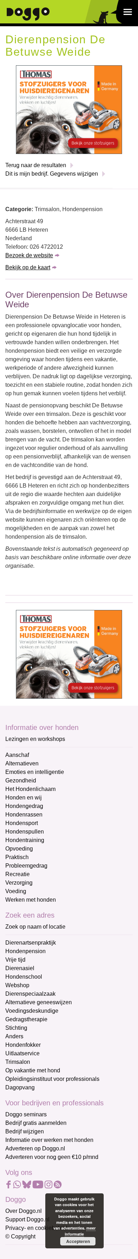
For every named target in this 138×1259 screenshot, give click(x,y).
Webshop (17, 985)
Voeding (15, 891)
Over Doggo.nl (23, 1211)
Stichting (16, 1028)
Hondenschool (23, 977)
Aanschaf (17, 755)
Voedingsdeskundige (31, 1011)
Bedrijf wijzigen (24, 1131)
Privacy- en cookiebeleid (36, 1228)
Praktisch (17, 857)
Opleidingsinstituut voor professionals (52, 1079)
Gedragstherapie (26, 1019)
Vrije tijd (15, 960)
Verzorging (19, 883)
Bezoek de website (29, 255)
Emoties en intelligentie (34, 772)
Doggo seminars (26, 1114)
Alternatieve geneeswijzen (38, 1002)
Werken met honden (30, 900)
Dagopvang (20, 1087)
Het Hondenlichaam (30, 789)
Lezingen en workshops (35, 739)
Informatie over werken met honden (49, 1140)
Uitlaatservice (22, 1053)
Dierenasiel (19, 968)
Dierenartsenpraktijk (30, 943)
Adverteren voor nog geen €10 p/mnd (51, 1157)
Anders (14, 1036)
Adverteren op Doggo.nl (35, 1148)
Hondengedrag (24, 806)
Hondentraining (24, 840)
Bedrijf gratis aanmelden (36, 1123)
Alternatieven (22, 763)
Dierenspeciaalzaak (30, 994)
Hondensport (21, 823)
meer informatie (80, 1231)
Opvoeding (19, 849)
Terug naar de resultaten (35, 165)
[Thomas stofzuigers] (69, 109)
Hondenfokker (23, 1045)
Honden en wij (23, 798)
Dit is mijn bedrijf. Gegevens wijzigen (51, 174)
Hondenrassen (23, 815)
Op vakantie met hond (32, 1070)
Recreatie (17, 874)
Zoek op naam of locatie (35, 927)
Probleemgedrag (26, 866)
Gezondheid (20, 780)
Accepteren (78, 1241)
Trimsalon (17, 1062)
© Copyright (20, 1236)
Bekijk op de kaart (27, 267)
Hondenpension (25, 951)
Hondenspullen (24, 832)
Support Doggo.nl (27, 1219)
